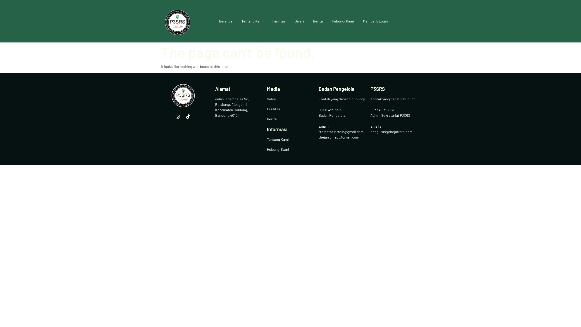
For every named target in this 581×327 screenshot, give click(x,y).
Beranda (225, 21)
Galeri (299, 21)
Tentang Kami (252, 21)
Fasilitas (279, 21)
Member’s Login (375, 21)
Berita (318, 21)
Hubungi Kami (343, 21)
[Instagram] (177, 116)
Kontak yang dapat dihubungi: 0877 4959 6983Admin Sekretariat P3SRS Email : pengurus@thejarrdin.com (394, 115)
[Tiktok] (188, 116)
